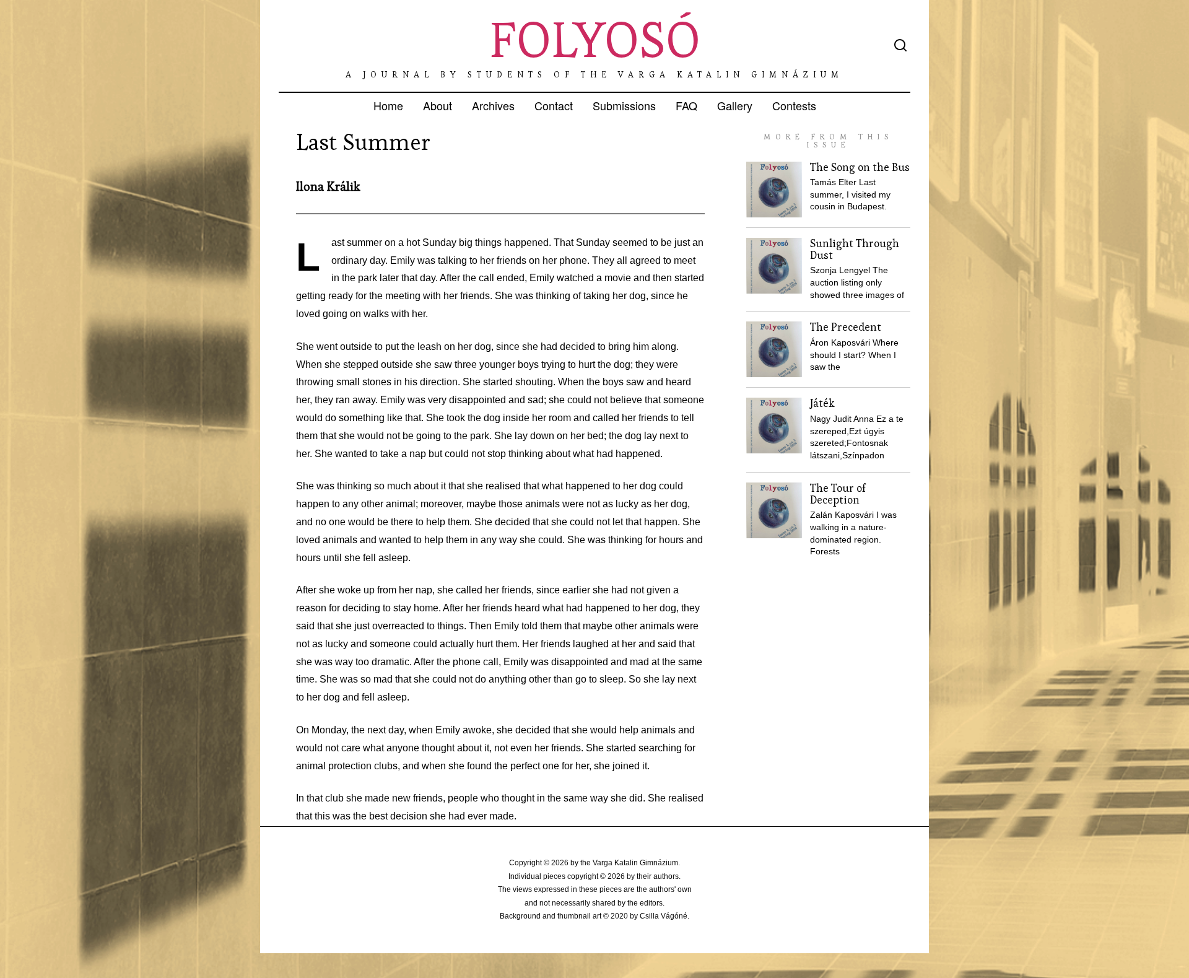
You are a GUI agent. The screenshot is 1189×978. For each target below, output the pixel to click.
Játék (822, 403)
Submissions (624, 105)
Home (388, 105)
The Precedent (845, 327)
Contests (794, 105)
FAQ (686, 105)
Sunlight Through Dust (854, 249)
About (437, 105)
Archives (493, 105)
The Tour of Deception (838, 494)
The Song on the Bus (860, 167)
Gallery (734, 105)
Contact (553, 105)
